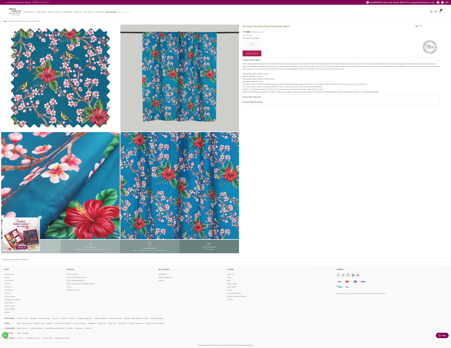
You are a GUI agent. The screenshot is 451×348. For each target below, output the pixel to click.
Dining (7, 277)
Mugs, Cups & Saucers (24, 323)
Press (229, 277)
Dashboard (162, 274)
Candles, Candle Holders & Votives (136, 318)
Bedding (33, 318)
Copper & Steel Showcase (154, 323)
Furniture (8, 287)
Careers (230, 299)
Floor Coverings (44, 318)
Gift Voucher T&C (73, 290)
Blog (228, 280)
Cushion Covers (22, 318)
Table (19, 333)
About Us (230, 274)
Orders (161, 280)
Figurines (64, 318)
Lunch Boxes (122, 323)
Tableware (91, 323)
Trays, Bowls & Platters (63, 323)
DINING (50, 12)
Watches (70, 328)
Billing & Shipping (165, 277)
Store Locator (10, 309)
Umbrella (88, 328)
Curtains (55, 318)
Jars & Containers (79, 323)
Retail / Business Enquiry (236, 296)
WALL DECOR (88, 12)
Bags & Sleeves (22, 328)
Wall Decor (9, 290)
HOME (5, 21)
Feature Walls (10, 296)
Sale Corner (16, 259)
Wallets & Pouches (36, 328)
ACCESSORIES (66, 12)
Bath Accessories (115, 318)
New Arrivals (9, 306)
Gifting (7, 312)
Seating (26, 333)
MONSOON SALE (124, 12)
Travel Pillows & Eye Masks (54, 328)
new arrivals (29, 12)
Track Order (231, 287)
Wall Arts (20, 338)
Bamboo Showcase (136, 323)
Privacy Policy (72, 274)
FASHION (57, 12)
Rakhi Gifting (111, 12)
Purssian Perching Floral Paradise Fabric (24, 21)
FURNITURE (77, 12)
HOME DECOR (41, 12)
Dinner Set (112, 323)
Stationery (79, 328)
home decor (10, 318)
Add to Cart (252, 53)
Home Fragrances (157, 318)
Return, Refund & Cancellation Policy (80, 284)
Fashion (7, 284)
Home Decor (9, 274)
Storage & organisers (84, 318)
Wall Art (8, 293)
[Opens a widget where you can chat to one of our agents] (442, 336)
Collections (99, 12)
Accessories (9, 280)
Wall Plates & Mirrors (33, 338)
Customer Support (234, 293)
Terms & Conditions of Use (76, 277)
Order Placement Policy (75, 280)
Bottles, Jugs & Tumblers (43, 323)
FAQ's (69, 287)
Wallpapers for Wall (12, 299)
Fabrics (72, 318)
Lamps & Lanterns (101, 318)
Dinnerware (102, 323)
